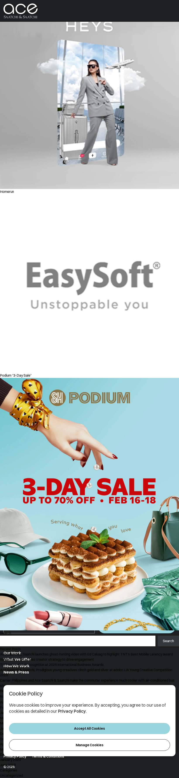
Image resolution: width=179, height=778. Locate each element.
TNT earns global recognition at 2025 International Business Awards (52, 664)
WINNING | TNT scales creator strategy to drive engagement (47, 659)
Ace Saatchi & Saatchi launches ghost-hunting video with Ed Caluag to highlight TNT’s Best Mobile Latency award (87, 654)
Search (5, 633)
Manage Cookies (89, 745)
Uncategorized (11, 775)
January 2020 (10, 760)
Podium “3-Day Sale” (16, 375)
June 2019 (8, 765)
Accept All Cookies (89, 728)
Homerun (7, 191)
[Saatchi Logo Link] (20, 10)
